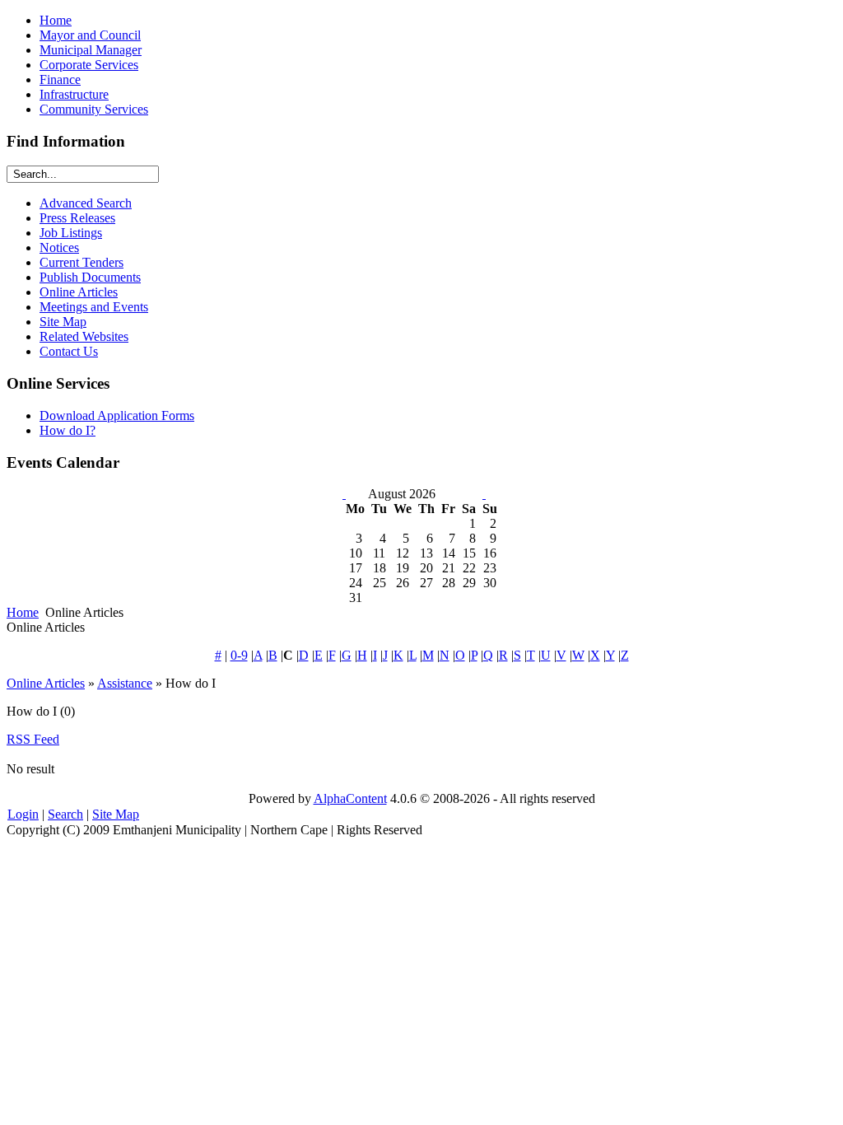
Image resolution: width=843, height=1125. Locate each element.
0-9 (239, 655)
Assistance (124, 683)
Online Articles (46, 683)
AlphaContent (350, 798)
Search (65, 814)
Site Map (115, 814)
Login (23, 814)
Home (23, 612)
